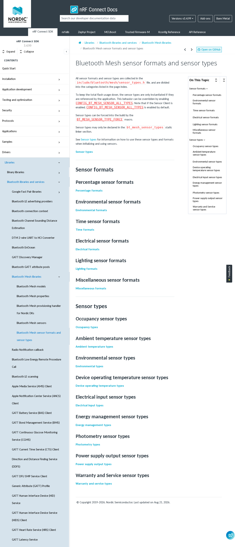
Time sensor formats (204, 110)
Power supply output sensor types (208, 200)
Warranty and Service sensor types (204, 208)
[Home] (80, 42)
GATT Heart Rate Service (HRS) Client (34, 530)
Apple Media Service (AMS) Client (32, 386)
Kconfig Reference (169, 32)
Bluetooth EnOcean (23, 247)
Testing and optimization (17, 100)
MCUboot (110, 32)
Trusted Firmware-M (137, 32)
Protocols (8, 120)
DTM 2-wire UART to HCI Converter (33, 237)
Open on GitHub (210, 49)
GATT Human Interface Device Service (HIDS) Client (34, 516)
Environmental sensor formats (204, 102)
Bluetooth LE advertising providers (32, 201)
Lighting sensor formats (205, 124)
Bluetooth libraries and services (25, 182)
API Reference (197, 32)
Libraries (10, 162)
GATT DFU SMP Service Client (29, 476)
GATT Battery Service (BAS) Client (32, 413)
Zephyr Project (86, 32)
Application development (17, 89)
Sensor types (196, 140)
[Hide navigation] (66, 51)
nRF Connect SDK (42, 31)
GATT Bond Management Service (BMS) (36, 422)
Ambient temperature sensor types (204, 153)
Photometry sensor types (206, 192)
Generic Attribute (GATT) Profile (31, 486)
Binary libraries (15, 172)
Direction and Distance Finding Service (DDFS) (34, 462)
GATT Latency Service (25, 539)
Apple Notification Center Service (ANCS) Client (36, 399)
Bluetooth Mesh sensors (31, 323)
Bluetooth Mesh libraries (26, 276)
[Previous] (185, 49)
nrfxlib (65, 32)
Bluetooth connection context (30, 211)
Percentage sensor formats (207, 95)
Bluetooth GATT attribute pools (31, 267)
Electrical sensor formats (206, 117)
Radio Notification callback (28, 349)
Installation (9, 79)
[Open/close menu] (59, 79)
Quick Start (9, 68)
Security (7, 110)
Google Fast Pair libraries (26, 191)
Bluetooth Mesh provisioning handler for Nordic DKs (39, 309)
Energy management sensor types (207, 184)
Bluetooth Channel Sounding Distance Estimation (34, 224)
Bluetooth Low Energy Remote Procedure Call (36, 363)
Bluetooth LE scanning (25, 376)
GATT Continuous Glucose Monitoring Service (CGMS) (34, 436)
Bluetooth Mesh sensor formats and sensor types (39, 336)
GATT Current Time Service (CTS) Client (35, 449)
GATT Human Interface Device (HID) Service (33, 499)
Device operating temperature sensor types (206, 169)
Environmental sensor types (207, 161)
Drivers (6, 152)
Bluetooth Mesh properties (33, 296)
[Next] (191, 49)
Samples (7, 141)
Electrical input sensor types (207, 177)
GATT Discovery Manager (27, 257)
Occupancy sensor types (205, 146)
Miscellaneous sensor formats (204, 132)
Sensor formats (197, 88)
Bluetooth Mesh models (31, 286)
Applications (9, 131)
